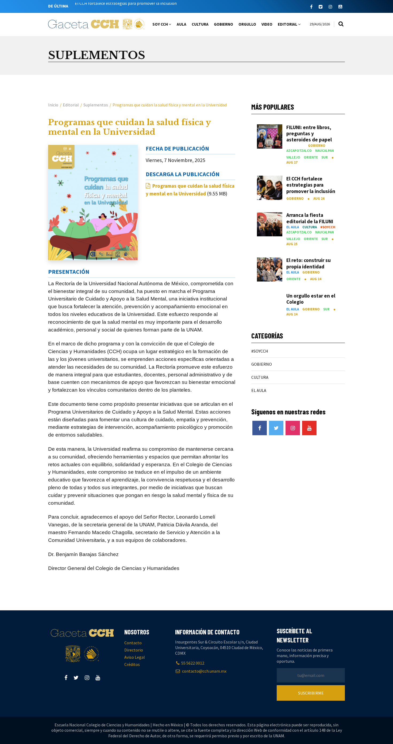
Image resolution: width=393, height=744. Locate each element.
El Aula (292, 227)
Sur (324, 157)
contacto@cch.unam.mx (203, 671)
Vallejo (293, 157)
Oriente (311, 157)
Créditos (132, 664)
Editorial (288, 24)
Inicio (53, 104)
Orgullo (247, 24)
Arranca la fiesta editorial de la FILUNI (109, 6)
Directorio (133, 650)
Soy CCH (160, 24)
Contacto (133, 642)
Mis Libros (295, 145)
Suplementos (95, 104)
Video (266, 24)
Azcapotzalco (299, 150)
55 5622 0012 (192, 663)
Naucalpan (324, 150)
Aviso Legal (134, 657)
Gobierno (223, 24)
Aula (181, 24)
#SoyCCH (327, 227)
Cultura (200, 24)
